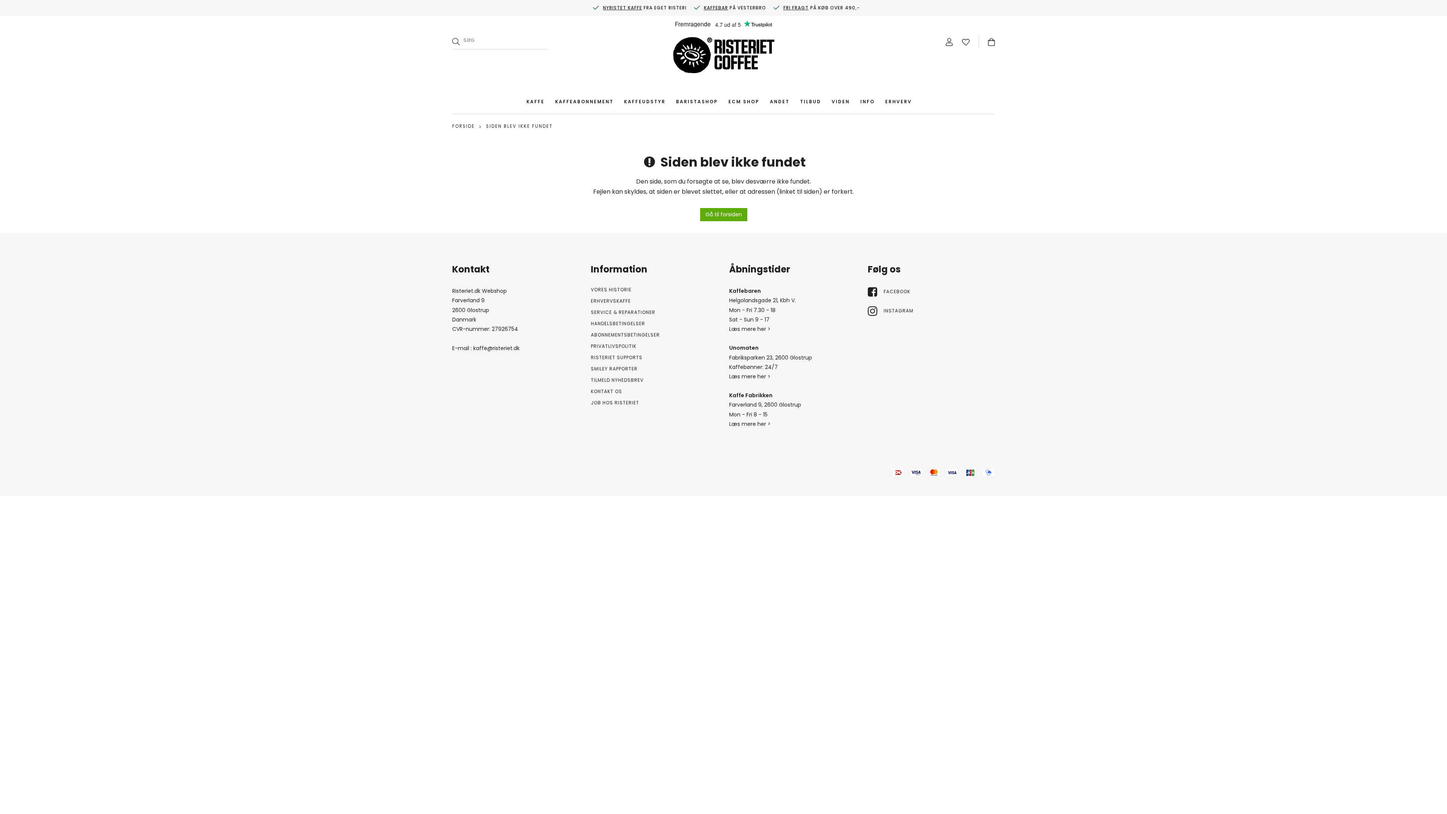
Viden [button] (841, 101)
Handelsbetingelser (618, 323)
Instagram (898, 311)
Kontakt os (606, 391)
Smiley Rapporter (614, 369)
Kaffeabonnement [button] (584, 101)
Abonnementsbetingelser (625, 335)
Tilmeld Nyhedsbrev (617, 380)
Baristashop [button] (697, 101)
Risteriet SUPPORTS (616, 357)
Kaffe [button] (535, 101)
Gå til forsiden (723, 214)
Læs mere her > (750, 329)
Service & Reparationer (623, 312)
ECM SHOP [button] (743, 101)
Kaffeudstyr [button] (644, 101)
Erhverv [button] (898, 101)
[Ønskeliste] (966, 41)
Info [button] (867, 101)
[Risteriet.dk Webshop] (723, 57)
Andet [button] (779, 101)
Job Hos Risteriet (615, 402)
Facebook (897, 291)
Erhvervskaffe (611, 301)
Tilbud (810, 101)
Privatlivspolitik (613, 346)
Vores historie (611, 289)
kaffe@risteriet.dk (496, 348)
